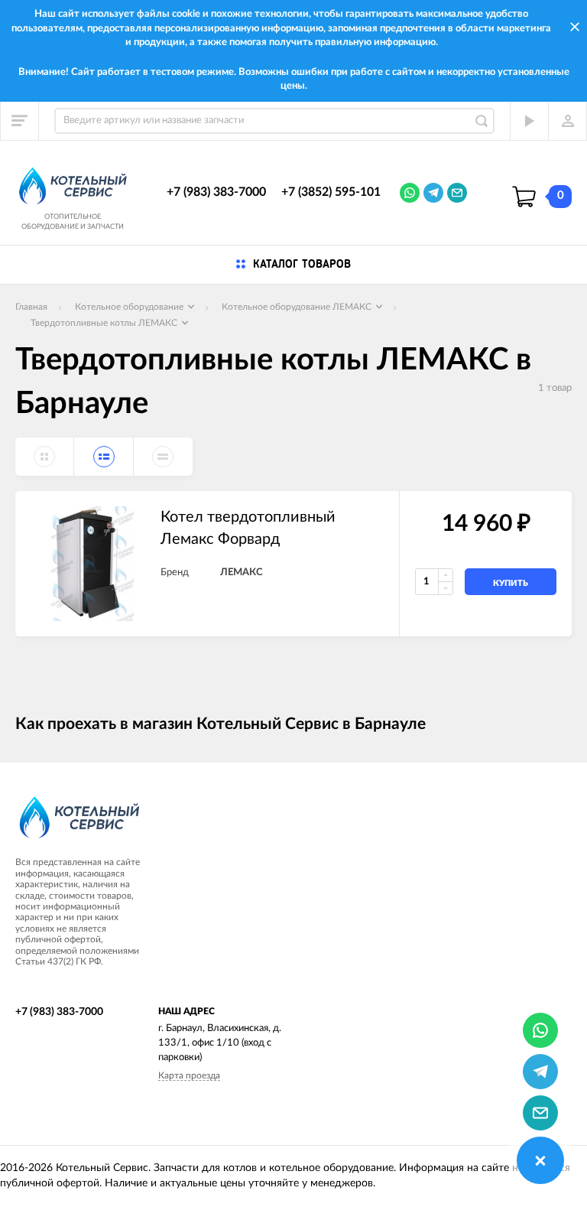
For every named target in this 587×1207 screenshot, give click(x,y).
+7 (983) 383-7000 (216, 192)
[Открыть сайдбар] (20, 121)
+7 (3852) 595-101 (331, 192)
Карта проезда (189, 1075)
